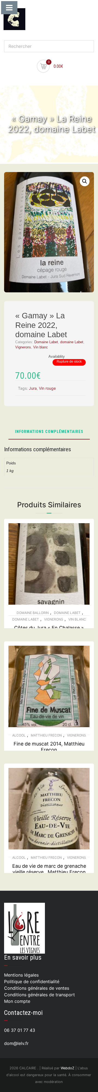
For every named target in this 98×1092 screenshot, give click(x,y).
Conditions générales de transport (39, 994)
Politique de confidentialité (31, 981)
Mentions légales (21, 975)
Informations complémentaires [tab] (49, 432)
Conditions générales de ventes (36, 988)
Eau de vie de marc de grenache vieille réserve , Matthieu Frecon (49, 869)
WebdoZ (67, 1068)
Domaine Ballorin (33, 613)
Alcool (19, 735)
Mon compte (17, 1001)
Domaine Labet (46, 342)
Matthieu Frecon (46, 735)
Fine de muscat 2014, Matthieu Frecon (49, 747)
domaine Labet (71, 342)
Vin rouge (47, 388)
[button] (85, 181)
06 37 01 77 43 (19, 1030)
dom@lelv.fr (16, 1043)
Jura (33, 388)
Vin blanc (40, 347)
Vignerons (23, 347)
